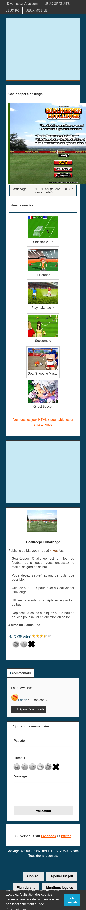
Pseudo (19, 740)
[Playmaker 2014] (43, 282)
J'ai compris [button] (72, 900)
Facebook (48, 836)
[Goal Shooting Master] (43, 348)
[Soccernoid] (43, 315)
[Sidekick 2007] (43, 216)
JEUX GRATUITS (57, 3)
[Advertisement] (43, 49)
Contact (33, 876)
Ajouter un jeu (61, 876)
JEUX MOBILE (36, 10)
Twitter (66, 836)
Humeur (19, 757)
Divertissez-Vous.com (22, 3)
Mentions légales (59, 887)
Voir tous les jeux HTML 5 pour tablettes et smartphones (43, 422)
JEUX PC (13, 10)
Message (20, 776)
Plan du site (26, 887)
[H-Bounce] (43, 249)
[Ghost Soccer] (43, 380)
